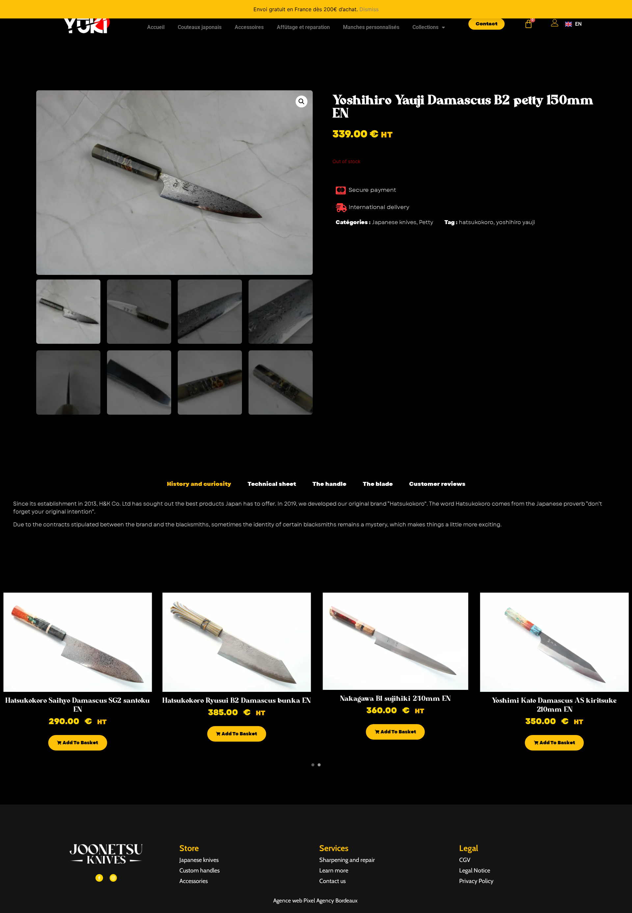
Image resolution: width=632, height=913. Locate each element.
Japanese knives (394, 222)
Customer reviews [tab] (437, 484)
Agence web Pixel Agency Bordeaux (316, 900)
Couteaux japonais (200, 27)
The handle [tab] (329, 484)
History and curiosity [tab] (199, 484)
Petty (426, 222)
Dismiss (369, 9)
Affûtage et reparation (303, 27)
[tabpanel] (316, 516)
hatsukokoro (476, 222)
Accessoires (249, 27)
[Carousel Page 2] (319, 764)
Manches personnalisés (371, 27)
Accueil (156, 27)
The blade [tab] (378, 484)
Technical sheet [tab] (272, 484)
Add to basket (80, 742)
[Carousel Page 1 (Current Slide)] (312, 764)
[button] (301, 101)
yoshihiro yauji (515, 222)
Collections (425, 27)
